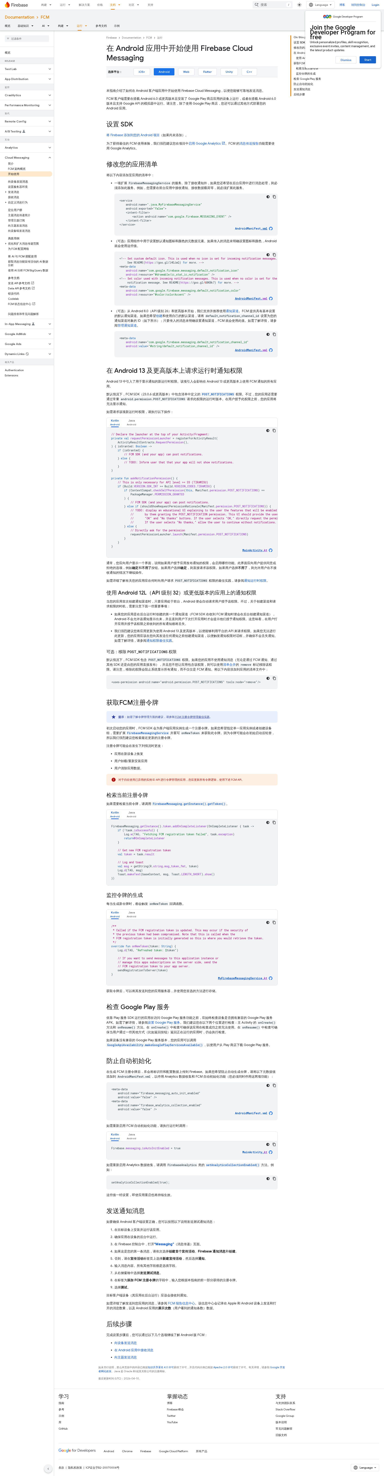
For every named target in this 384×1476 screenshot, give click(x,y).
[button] (23, 69)
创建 (159, 316)
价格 (100, 5)
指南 (61, 1403)
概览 (7, 26)
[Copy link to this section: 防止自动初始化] (155, 1061)
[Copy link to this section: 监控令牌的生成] (147, 895)
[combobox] (273, 4)
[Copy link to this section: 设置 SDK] (137, 124)
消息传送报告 (249, 144)
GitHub (63, 1428)
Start (367, 60)
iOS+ (142, 72)
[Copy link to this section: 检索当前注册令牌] (152, 795)
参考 (61, 1409)
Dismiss (346, 60)
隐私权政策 (75, 1467)
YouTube (172, 1422)
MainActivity (254, 1152)
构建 (44, 5)
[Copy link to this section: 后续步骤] (136, 1324)
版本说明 (281, 1422)
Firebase (111, 37)
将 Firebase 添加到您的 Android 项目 (133, 135)
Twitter (171, 1416)
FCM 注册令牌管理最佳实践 (192, 717)
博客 (342, 5)
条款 (61, 1467)
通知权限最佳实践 (159, 641)
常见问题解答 (284, 1428)
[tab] (115, 422)
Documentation (19, 17)
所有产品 (201, 1451)
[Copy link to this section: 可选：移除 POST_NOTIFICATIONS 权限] (181, 652)
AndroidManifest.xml (251, 1113)
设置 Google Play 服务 (164, 1023)
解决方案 (84, 5)
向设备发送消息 (125, 1343)
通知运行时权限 (255, 581)
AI (43, 26)
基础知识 (23, 26)
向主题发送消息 (125, 1357)
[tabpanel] (192, 492)
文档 (113, 5)
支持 (150, 5)
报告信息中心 (181, 1303)
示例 (117, 26)
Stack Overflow (285, 1409)
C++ (249, 72)
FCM (45, 17)
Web (186, 72)
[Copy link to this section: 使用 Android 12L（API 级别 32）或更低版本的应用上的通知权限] (260, 593)
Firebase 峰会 (175, 1409)
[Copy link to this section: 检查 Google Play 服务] (174, 1007)
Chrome (127, 1451)
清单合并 (229, 665)
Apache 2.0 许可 (223, 1367)
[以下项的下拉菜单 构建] (51, 5)
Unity (229, 72)
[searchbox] (27, 38)
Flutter (207, 72)
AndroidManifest (251, 228)
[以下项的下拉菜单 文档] (120, 5)
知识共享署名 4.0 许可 (161, 1367)
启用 (205, 144)
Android (164, 72)
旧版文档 (281, 1435)
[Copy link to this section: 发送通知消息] (149, 1211)
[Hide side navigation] (48, 1469)
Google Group (285, 1416)
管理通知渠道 (127, 326)
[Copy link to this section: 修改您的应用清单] (162, 164)
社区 (131, 5)
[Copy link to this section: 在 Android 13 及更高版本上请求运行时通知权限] (247, 371)
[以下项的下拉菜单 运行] (70, 5)
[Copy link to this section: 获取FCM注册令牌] (163, 703)
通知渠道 (232, 311)
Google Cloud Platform (173, 1451)
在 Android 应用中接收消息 (133, 1350)
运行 (63, 5)
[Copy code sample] (274, 197)
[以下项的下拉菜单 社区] (139, 5)
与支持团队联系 (285, 1403)
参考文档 (101, 26)
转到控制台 (358, 5)
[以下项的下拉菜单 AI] (49, 26)
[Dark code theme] (268, 197)
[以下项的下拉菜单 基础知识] (33, 26)
